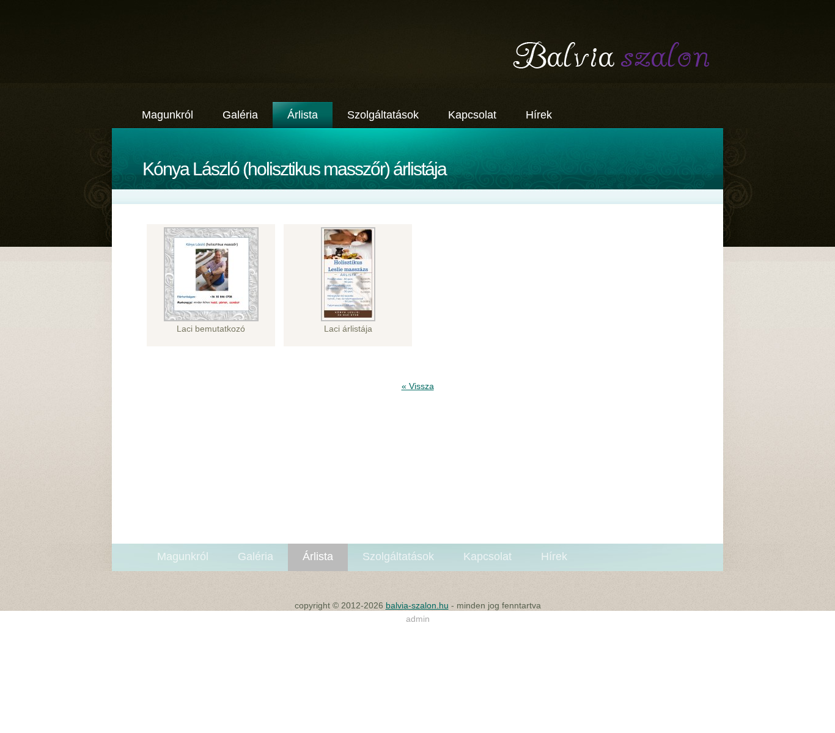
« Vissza (418, 386)
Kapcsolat (472, 115)
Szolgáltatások (383, 115)
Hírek (539, 115)
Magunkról (167, 115)
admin (418, 619)
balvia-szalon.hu (417, 41)
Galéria (240, 115)
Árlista (302, 115)
